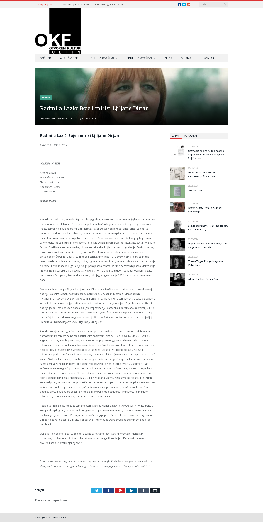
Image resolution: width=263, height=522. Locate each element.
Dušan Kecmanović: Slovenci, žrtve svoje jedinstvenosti (207, 245)
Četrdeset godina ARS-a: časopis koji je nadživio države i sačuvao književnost (206, 154)
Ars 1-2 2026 (195, 190)
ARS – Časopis (69, 58)
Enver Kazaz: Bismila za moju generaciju (205, 209)
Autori (46, 97)
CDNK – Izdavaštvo (139, 58)
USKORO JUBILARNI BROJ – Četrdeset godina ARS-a (92, 4)
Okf (53, 118)
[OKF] (58, 30)
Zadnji (175, 135)
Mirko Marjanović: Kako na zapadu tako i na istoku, (208, 227)
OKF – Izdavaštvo (102, 58)
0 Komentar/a (88, 118)
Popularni (190, 135)
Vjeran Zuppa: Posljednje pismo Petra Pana (206, 263)
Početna (45, 58)
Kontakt (210, 58)
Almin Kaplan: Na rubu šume (204, 279)
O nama (186, 58)
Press (168, 58)
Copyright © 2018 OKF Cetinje (51, 517)
